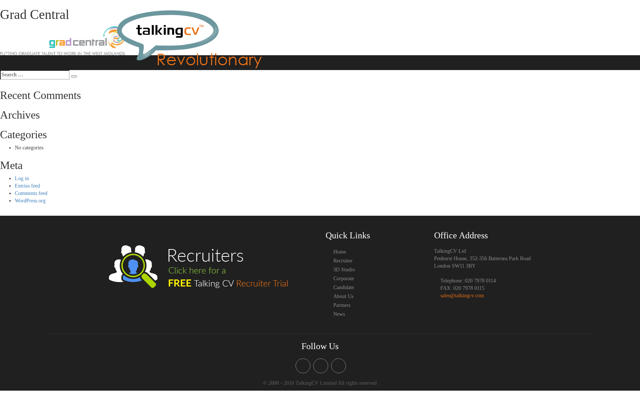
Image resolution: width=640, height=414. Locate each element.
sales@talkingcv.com (462, 295)
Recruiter (324, 26)
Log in (22, 178)
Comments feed (31, 193)
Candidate (444, 26)
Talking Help (384, 26)
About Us (472, 26)
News (528, 42)
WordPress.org (30, 200)
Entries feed (27, 186)
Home (301, 26)
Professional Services (511, 26)
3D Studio (352, 26)
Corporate (416, 26)
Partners (506, 42)
